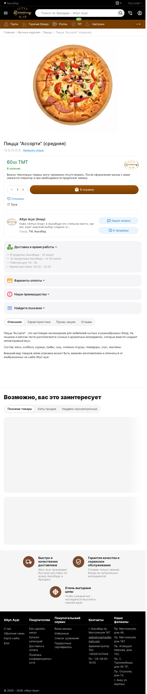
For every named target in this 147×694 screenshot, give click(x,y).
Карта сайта (12, 638)
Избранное (62, 633)
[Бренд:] (131, 165)
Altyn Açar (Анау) (32, 219)
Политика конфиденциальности (40, 658)
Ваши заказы (63, 628)
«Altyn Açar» (32, 690)
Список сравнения (67, 638)
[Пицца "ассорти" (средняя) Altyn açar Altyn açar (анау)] (73, 86)
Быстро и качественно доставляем (48, 561)
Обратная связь (14, 633)
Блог (7, 643)
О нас (7, 628)
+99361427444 (98, 653)
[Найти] (120, 13)
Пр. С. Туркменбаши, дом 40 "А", (123, 662)
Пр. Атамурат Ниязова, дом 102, (123, 649)
